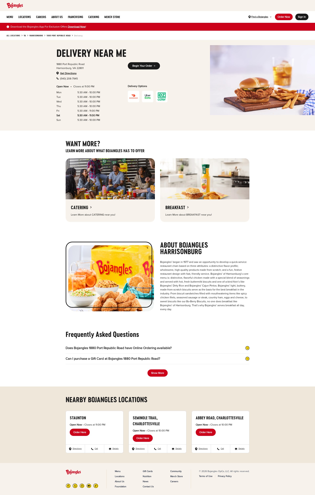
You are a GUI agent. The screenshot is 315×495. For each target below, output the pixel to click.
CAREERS (41, 17)
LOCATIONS (24, 17)
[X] (75, 485)
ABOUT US (57, 17)
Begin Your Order (142, 65)
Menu (118, 471)
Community (176, 471)
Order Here (79, 432)
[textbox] (48, 27)
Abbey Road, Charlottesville (219, 417)
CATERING (93, 17)
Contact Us (148, 486)
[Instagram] (82, 485)
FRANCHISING (75, 17)
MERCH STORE (112, 17)
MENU (10, 17)
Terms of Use (205, 476)
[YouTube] (89, 485)
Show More (157, 373)
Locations (120, 476)
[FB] (68, 485)
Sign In (302, 17)
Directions (77, 448)
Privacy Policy (225, 476)
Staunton (78, 417)
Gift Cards (148, 471)
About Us (119, 481)
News (145, 481)
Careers (174, 481)
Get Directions (68, 73)
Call (96, 448)
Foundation (120, 486)
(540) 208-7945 (69, 78)
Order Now (284, 17)
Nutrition (147, 476)
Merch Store (176, 476)
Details (116, 448)
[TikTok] (95, 485)
